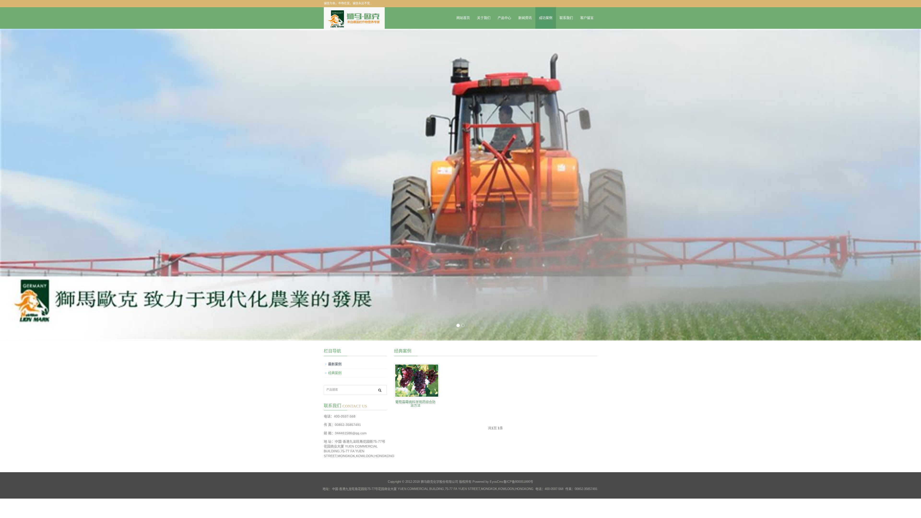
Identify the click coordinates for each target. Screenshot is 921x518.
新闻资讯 (525, 18)
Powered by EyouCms (487, 481)
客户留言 (587, 18)
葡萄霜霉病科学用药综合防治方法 (415, 403)
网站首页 (463, 18)
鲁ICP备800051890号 (518, 481)
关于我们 (483, 18)
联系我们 (566, 18)
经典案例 (335, 373)
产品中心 (504, 18)
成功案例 (545, 18)
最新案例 (335, 364)
